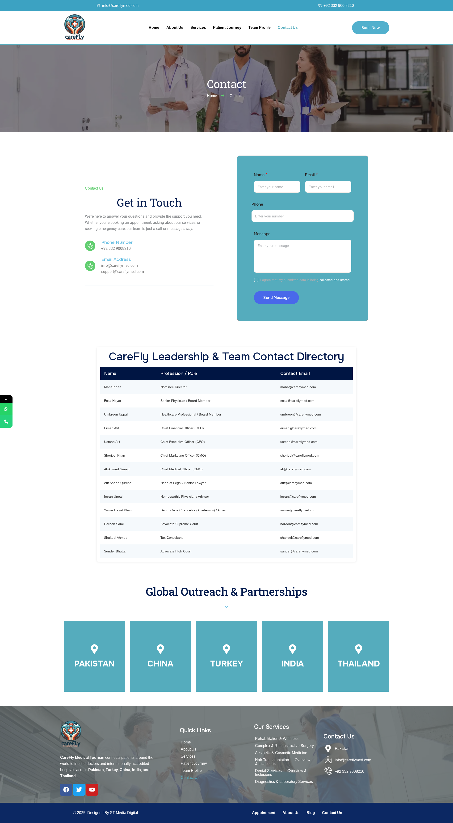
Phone (257, 204)
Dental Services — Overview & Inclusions (281, 772)
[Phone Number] (90, 246)
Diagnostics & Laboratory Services (284, 782)
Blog (310, 813)
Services (198, 27)
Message (262, 233)
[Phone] (6, 421)
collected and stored (334, 280)
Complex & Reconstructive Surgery (284, 746)
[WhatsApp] (6, 409)
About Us (174, 27)
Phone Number (117, 242)
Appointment (263, 813)
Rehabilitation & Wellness (276, 739)
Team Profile (259, 27)
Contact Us (288, 27)
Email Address (116, 259)
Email (311, 174)
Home (154, 27)
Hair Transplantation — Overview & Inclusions (282, 762)
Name (260, 174)
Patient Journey (227, 27)
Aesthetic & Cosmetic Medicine (281, 753)
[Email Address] (90, 266)
